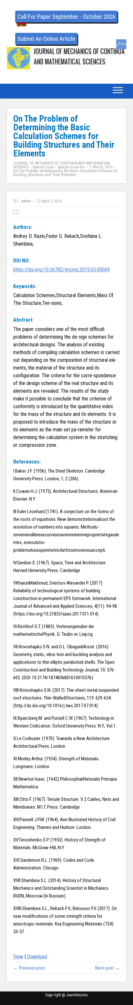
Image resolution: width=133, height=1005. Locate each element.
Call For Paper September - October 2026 (66, 16)
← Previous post (29, 968)
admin (26, 201)
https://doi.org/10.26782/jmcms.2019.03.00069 (61, 270)
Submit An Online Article (46, 38)
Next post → (107, 968)
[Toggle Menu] (118, 90)
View (18, 956)
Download (37, 956)
